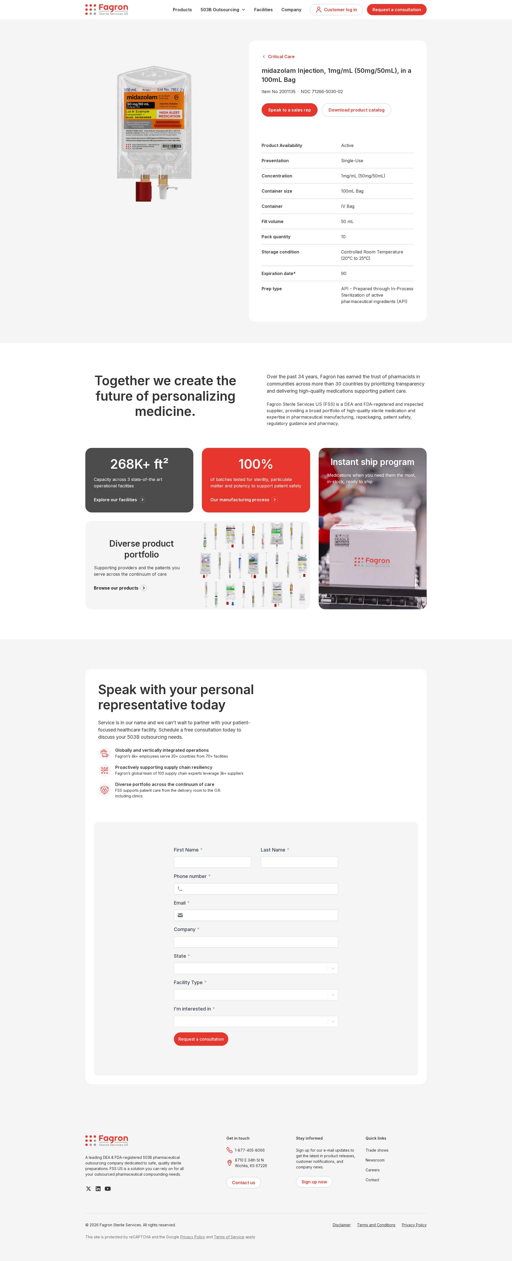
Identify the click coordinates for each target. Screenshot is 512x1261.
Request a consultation (397, 9)
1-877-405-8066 (250, 1150)
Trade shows (377, 1150)
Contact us (243, 1182)
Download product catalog (357, 110)
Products (182, 9)
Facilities (263, 9)
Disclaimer (342, 1225)
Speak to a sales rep (289, 110)
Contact (372, 1180)
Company (291, 9)
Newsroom (375, 1160)
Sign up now (314, 1181)
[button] (223, 9)
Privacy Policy (414, 1225)
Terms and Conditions (376, 1225)
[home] (106, 9)
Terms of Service (229, 1237)
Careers (373, 1170)
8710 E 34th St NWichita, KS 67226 (251, 1163)
